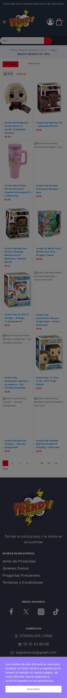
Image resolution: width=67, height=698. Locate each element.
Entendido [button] (33, 689)
